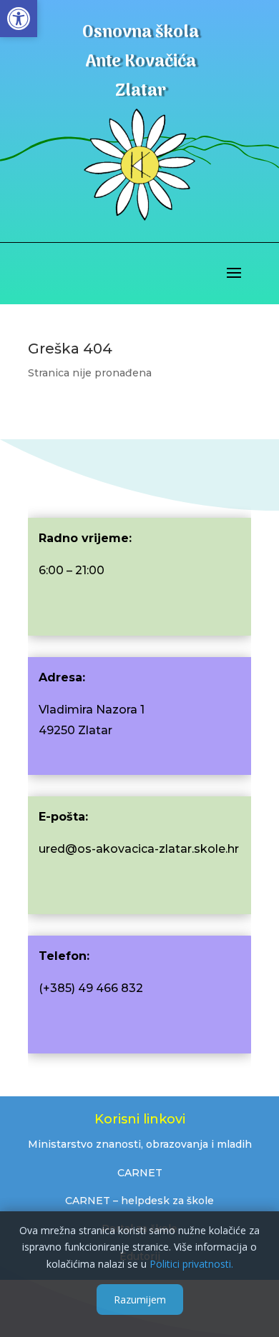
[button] (18, 18)
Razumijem (140, 1299)
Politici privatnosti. (191, 1264)
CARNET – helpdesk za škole (139, 1200)
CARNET (139, 1172)
